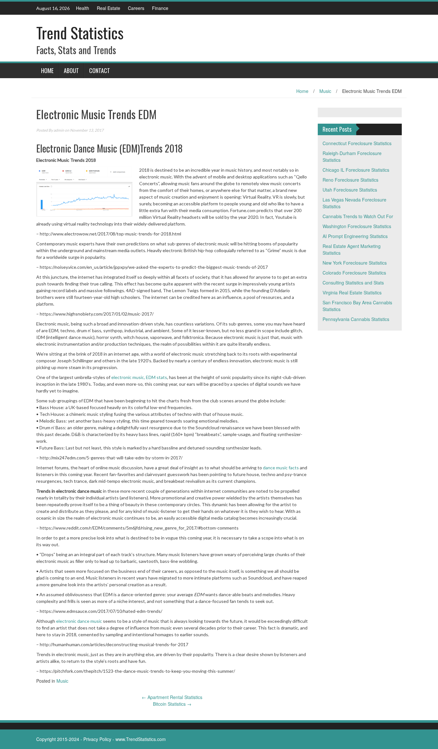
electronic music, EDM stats (139, 377)
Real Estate (108, 8)
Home (47, 70)
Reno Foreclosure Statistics (350, 180)
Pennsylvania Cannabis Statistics (356, 319)
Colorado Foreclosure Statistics (354, 272)
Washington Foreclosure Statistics (357, 226)
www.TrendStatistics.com (140, 739)
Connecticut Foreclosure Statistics (357, 143)
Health (82, 8)
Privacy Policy (97, 739)
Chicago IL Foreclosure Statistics (356, 170)
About (71, 70)
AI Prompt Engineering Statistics (355, 236)
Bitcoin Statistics (172, 704)
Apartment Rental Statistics (172, 697)
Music (325, 91)
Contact (99, 70)
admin (59, 130)
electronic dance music (79, 621)
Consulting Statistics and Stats (353, 282)
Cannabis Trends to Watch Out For (358, 216)
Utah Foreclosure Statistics (350, 189)
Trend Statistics (79, 32)
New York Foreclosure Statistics (355, 262)
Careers (136, 8)
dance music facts (281, 467)
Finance (160, 8)
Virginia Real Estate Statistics (352, 292)
